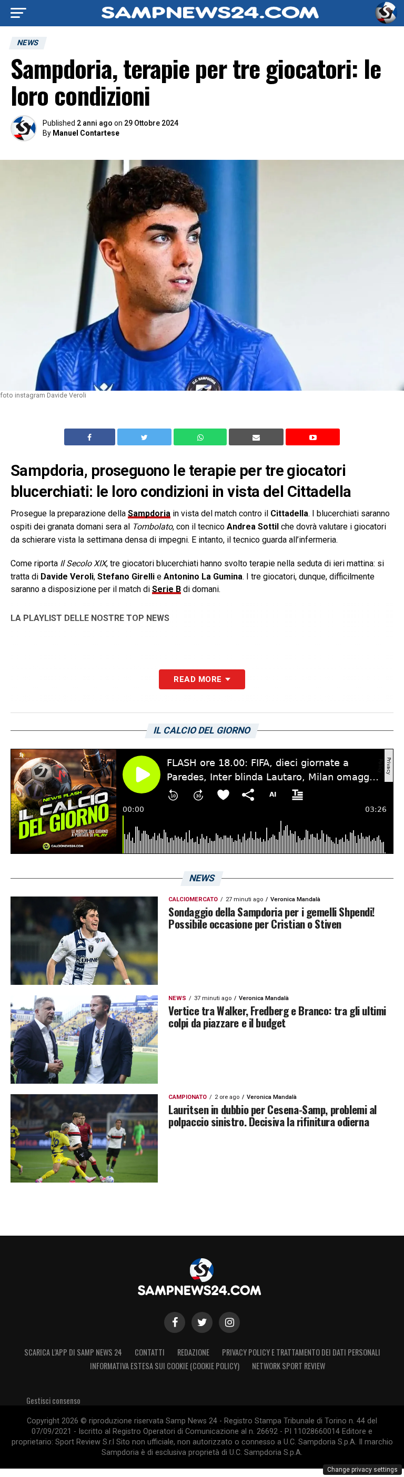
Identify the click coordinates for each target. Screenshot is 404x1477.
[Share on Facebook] (91, 437)
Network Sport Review (288, 1365)
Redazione (193, 1352)
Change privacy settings (362, 1469)
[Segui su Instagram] (229, 1322)
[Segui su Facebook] (174, 1322)
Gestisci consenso (53, 1400)
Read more (197, 679)
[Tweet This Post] (145, 437)
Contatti (150, 1352)
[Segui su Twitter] (202, 1322)
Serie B (166, 589)
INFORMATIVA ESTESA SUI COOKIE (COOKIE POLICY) (164, 1365)
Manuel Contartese (86, 133)
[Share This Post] (201, 437)
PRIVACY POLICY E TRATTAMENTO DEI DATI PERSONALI (301, 1352)
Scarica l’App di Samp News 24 (73, 1352)
